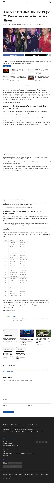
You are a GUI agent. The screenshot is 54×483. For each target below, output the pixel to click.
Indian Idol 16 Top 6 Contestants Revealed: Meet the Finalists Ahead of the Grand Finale (42, 71)
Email (5, 405)
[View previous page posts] (26, 85)
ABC (16, 24)
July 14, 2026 (13, 73)
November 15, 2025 (39, 80)
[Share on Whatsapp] (47, 55)
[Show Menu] (4, 2)
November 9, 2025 (20, 360)
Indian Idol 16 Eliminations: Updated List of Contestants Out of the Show (18, 429)
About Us (5, 441)
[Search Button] (50, 2)
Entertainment (20, 24)
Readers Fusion (9, 478)
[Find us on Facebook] (37, 442)
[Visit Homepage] (27, 2)
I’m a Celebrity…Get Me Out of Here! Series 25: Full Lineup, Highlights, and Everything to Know (18, 77)
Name (5, 399)
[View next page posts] (28, 85)
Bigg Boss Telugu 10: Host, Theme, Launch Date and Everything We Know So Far (18, 71)
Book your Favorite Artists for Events (10, 445)
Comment (5, 383)
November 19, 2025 (15, 80)
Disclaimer (5, 449)
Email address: (5, 463)
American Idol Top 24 (10, 310)
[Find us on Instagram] (43, 442)
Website (30, 405)
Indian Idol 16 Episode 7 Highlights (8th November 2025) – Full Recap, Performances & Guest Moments (21, 356)
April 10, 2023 (11, 24)
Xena (5, 24)
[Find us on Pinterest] (46, 442)
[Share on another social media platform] (50, 55)
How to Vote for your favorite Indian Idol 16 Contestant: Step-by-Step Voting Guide (42, 77)
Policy (4, 451)
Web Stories (5, 455)
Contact (5, 447)
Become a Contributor (7, 443)
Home (47, 474)
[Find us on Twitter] (40, 442)
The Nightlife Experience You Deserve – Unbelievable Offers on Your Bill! (18, 453)
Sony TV (22, 335)
